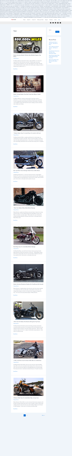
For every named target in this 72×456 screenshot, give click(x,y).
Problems (51, 19)
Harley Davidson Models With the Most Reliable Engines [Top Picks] (27, 55)
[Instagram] (60, 22)
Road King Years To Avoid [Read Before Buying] (24, 246)
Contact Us (34, 19)
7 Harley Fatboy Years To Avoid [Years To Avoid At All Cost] (27, 133)
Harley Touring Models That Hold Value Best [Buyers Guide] (27, 94)
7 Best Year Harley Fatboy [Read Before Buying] (24, 208)
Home (24, 19)
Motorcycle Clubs (40, 19)
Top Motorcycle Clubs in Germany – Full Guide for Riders (53, 43)
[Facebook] (55, 22)
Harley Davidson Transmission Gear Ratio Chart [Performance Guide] (54, 52)
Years (59, 19)
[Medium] (58, 22)
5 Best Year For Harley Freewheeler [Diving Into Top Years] (27, 321)
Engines (46, 19)
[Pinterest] (50, 22)
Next (43, 415)
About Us (28, 19)
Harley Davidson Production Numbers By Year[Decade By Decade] (28, 284)
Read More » (16, 68)
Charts (55, 19)
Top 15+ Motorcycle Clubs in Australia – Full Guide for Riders (54, 48)
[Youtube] (53, 22)
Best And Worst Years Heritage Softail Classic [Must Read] (27, 170)
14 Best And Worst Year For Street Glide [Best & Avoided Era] (27, 360)
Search (50, 29)
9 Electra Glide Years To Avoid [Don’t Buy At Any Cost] (26, 397)
